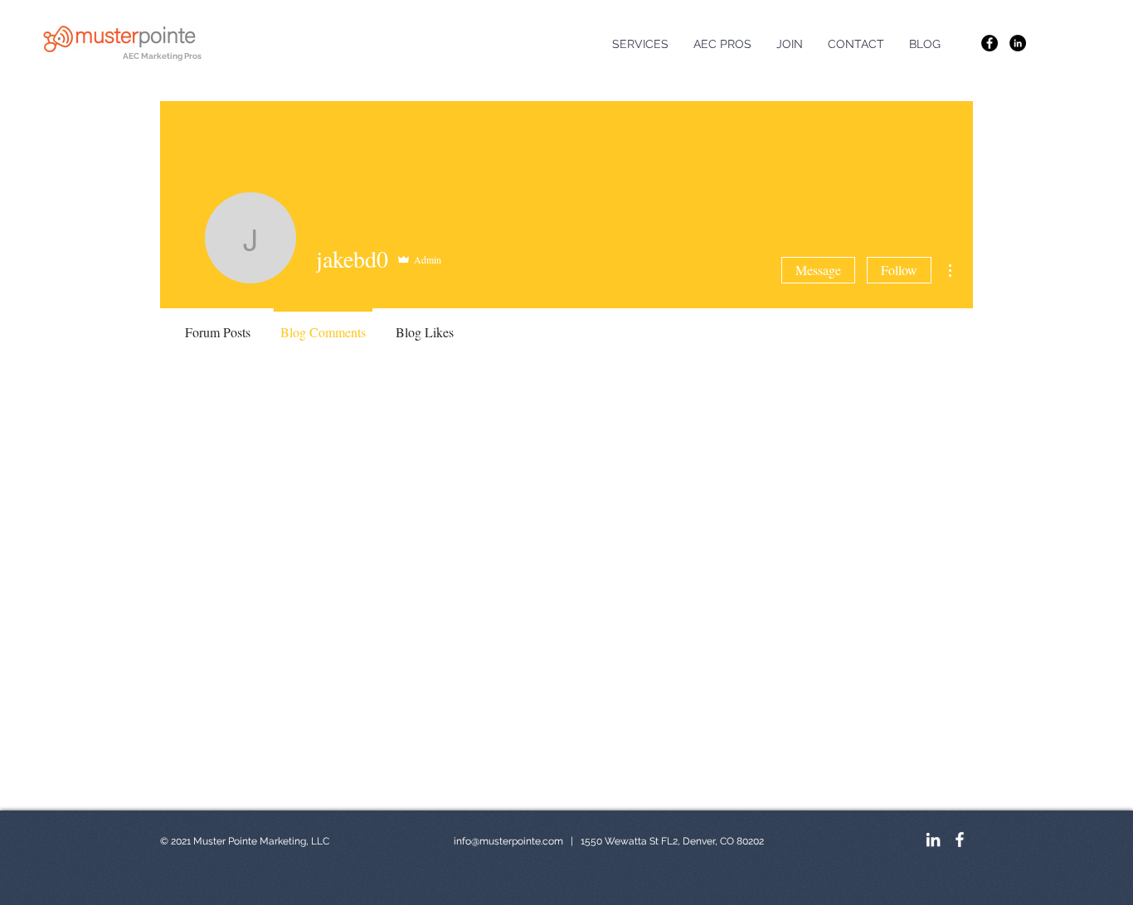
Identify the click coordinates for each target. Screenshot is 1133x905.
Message (818, 269)
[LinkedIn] (1017, 43)
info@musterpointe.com (508, 841)
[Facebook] (989, 43)
